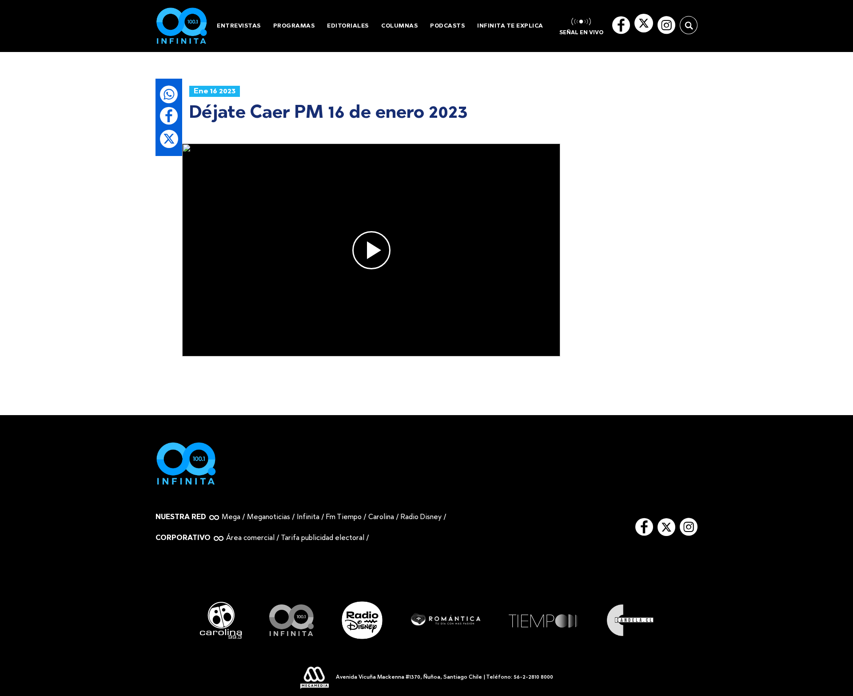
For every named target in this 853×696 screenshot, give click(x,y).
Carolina (381, 517)
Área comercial (250, 538)
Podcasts (447, 26)
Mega (231, 517)
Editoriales (348, 26)
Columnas (399, 26)
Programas (294, 26)
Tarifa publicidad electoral (322, 538)
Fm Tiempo (344, 517)
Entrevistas (239, 26)
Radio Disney (421, 517)
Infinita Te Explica (510, 26)
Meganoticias (268, 517)
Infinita (308, 517)
